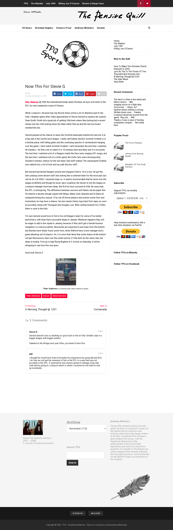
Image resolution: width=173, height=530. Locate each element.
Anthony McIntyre (84, 28)
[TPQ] (101, 21)
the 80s (116, 436)
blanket (117, 431)
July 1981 (51, 3)
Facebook (134, 264)
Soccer (46, 296)
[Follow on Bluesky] (147, 3)
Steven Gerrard (59, 296)
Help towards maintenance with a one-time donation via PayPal (129, 223)
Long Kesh (132, 428)
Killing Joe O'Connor (69, 3)
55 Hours (27, 28)
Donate (101, 28)
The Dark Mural (121, 79)
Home (116, 41)
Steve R (33, 332)
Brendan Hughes (44, 28)
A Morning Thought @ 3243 (126, 76)
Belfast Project (124, 456)
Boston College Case (93, 3)
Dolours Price (63, 28)
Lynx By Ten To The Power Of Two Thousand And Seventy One (130, 72)
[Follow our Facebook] (140, 3)
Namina (81, 525)
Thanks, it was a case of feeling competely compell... (129, 121)
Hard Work (119, 81)
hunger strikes (141, 433)
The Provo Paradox (133, 143)
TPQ (26, 3)
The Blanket (37, 3)
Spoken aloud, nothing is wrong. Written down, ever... (129, 111)
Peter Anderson (33, 296)
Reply (100, 331)
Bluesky (133, 252)
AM (31, 354)
